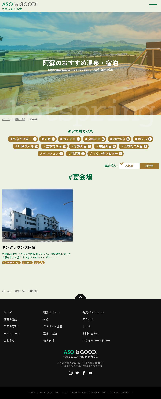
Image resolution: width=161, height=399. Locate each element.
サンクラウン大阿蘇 (19, 247)
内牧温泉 (121, 139)
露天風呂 (71, 139)
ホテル (144, 139)
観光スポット (51, 312)
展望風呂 (107, 146)
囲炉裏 (77, 153)
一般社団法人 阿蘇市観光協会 (80, 356)
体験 (46, 319)
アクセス (87, 319)
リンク (86, 326)
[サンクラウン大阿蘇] (37, 215)
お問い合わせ (90, 333)
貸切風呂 (96, 139)
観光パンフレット (93, 312)
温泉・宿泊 (50, 333)
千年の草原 (11, 326)
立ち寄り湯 (56, 146)
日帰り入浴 (28, 146)
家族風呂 (82, 146)
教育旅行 (48, 340)
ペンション (52, 153)
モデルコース (12, 333)
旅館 (49, 139)
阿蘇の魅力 (11, 319)
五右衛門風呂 (135, 146)
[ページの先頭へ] (80, 300)
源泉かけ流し (24, 139)
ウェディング (12, 262)
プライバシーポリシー (96, 340)
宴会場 (40, 262)
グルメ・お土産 (52, 326)
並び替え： (112, 165)
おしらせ (9, 340)
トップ (7, 312)
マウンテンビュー (107, 153)
